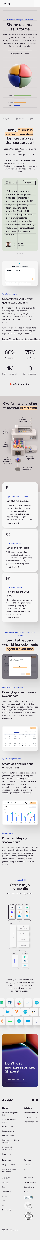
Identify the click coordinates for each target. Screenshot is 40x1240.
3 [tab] (20, 253)
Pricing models (7, 1126)
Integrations (6, 1154)
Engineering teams (31, 1122)
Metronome (6, 1210)
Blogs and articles (8, 1165)
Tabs (4, 1201)
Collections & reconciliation (7, 1148)
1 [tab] (17, 253)
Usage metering (8, 1131)
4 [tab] (22, 253)
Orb (3, 1205)
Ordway (5, 1182)
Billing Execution (8, 1135)
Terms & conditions (30, 1182)
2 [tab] (19, 253)
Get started (16, 53)
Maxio (4, 1196)
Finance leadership (31, 1113)
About (26, 1169)
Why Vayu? (28, 1165)
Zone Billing (6, 1192)
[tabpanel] (20, 214)
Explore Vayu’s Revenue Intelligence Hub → (21, 339)
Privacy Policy (28, 1177)
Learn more (11, 523)
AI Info (26, 1192)
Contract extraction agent (9, 1120)
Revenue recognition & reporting (10, 1141)
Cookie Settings (29, 1187)
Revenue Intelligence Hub (10, 1114)
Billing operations (30, 1117)
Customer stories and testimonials (10, 1170)
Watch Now (29, 183)
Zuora (4, 1187)
